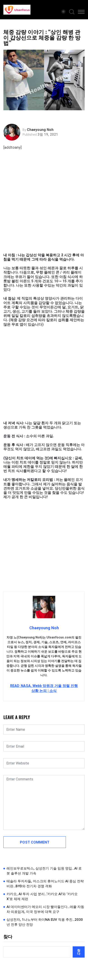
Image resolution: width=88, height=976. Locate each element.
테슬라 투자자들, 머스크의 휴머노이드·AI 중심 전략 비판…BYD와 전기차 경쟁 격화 (45, 883)
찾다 (7, 936)
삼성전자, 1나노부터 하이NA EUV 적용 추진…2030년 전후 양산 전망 (45, 922)
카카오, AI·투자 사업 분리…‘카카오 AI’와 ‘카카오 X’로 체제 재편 (42, 896)
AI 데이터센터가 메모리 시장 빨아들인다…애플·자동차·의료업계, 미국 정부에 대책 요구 (45, 909)
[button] (81, 12)
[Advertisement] (44, 207)
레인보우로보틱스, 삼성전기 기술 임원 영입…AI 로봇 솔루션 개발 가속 (44, 871)
